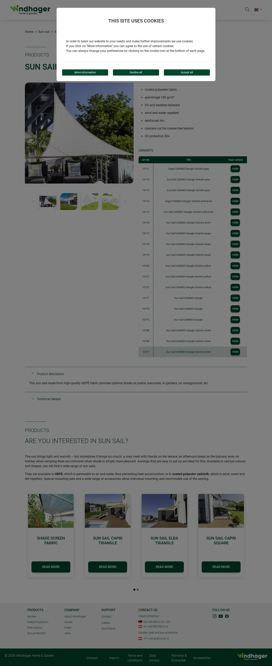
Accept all (187, 72)
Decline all (136, 72)
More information (85, 72)
